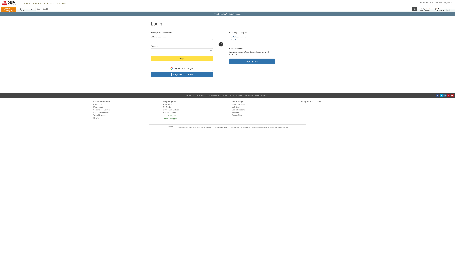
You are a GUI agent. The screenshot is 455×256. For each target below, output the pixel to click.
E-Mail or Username (158, 37)
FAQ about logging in (238, 37)
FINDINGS (200, 95)
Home (217, 127)
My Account (98, 107)
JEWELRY (239, 95)
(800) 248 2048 (448, 3)
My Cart (224, 127)
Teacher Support (169, 115)
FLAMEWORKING (212, 95)
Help (431, 3)
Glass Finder (438, 3)
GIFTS (231, 95)
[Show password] (211, 50)
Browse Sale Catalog (171, 109)
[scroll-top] (451, 128)
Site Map (235, 112)
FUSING (224, 95)
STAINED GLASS (261, 95)
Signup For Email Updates (311, 101)
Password (154, 46)
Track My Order (99, 115)
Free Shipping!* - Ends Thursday (227, 14)
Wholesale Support (170, 118)
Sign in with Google (183, 68)
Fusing (43, 3)
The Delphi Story (238, 104)
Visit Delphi (236, 107)
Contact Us (97, 104)
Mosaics (53, 3)
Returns (96, 118)
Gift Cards (425, 3)
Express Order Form (101, 112)
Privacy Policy (245, 127)
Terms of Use (237, 115)
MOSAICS (249, 95)
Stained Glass (30, 3)
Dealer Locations (238, 109)
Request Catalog (169, 112)
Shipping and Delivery (101, 109)
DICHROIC (190, 95)
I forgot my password (238, 40)
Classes (62, 3)
